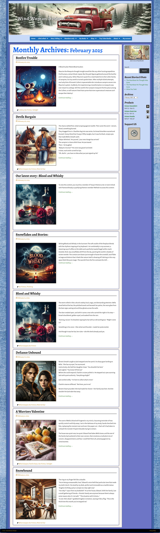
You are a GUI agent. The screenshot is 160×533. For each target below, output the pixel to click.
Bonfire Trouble (26, 58)
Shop (92, 38)
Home (33, 38)
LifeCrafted (42, 38)
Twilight (35, 110)
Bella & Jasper (23, 169)
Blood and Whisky (28, 293)
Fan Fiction (28, 110)
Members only (69, 38)
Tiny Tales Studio (105, 38)
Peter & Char (41, 169)
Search (127, 67)
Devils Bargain (26, 116)
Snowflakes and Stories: (32, 234)
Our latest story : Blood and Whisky (39, 176)
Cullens (21, 110)
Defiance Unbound (28, 352)
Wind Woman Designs (41, 18)
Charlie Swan (33, 464)
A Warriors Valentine (30, 411)
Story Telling (55, 38)
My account (127, 38)
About (116, 38)
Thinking (30, 287)
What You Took (131, 89)
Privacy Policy (153, 530)
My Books (82, 38)
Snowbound (24, 470)
